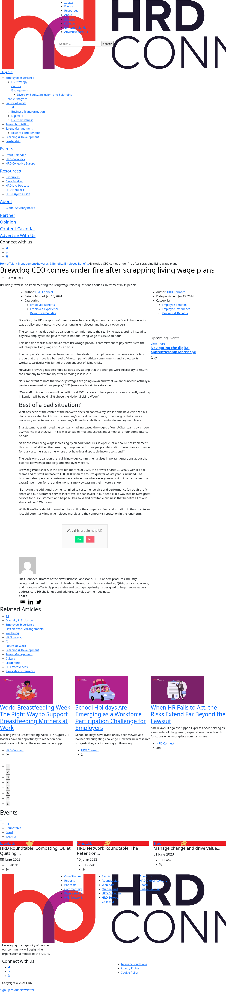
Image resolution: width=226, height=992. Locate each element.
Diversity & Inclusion (19, 620)
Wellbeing (12, 633)
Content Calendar (76, 27)
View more (158, 343)
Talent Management (19, 128)
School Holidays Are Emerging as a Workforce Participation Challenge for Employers (110, 717)
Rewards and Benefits (25, 133)
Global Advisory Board (20, 208)
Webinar (11, 836)
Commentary (73, 889)
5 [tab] (8, 788)
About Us (146, 876)
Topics (68, 2)
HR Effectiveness (22, 120)
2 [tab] (8, 772)
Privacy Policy (130, 968)
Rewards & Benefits (43, 313)
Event (9, 832)
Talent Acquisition (17, 124)
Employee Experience (20, 78)
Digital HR (18, 116)
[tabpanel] (37, 720)
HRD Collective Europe (20, 163)
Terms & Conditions (134, 964)
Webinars (108, 885)
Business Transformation (28, 112)
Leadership (13, 141)
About (68, 15)
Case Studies (14, 181)
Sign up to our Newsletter (17, 990)
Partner (69, 19)
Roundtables (110, 881)
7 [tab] (8, 798)
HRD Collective (15, 159)
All (7, 616)
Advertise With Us (76, 32)
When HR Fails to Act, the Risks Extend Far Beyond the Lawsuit (188, 714)
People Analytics (16, 99)
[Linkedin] (31, 602)
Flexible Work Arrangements (25, 629)
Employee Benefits (42, 305)
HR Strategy (19, 82)
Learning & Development (22, 137)
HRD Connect (44, 292)
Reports (69, 881)
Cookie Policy (129, 973)
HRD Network (15, 190)
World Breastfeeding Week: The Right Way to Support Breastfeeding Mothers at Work (36, 717)
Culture (16, 86)
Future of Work (16, 103)
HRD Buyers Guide (18, 194)
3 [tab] (8, 777)
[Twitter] (39, 602)
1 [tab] (8, 766)
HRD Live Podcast (17, 185)
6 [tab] (8, 793)
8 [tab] (8, 804)
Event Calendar (16, 155)
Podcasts (70, 885)
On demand (110, 889)
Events (68, 6)
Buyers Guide (73, 893)
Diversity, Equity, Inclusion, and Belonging (44, 95)
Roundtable (13, 828)
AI (12, 107)
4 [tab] (8, 782)
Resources (71, 11)
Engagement (19, 90)
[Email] (23, 602)
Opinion (69, 23)
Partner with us (150, 889)
